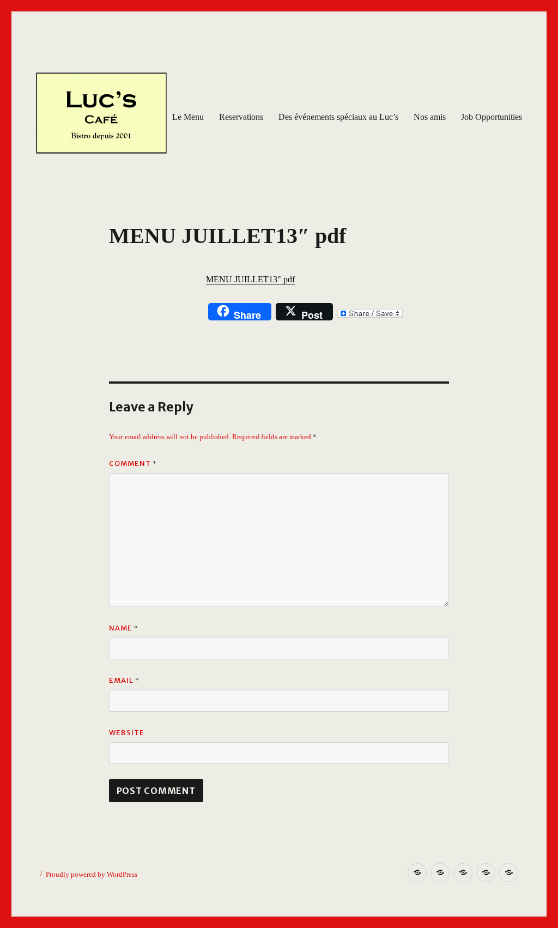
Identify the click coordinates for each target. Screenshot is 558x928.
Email (124, 680)
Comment (133, 463)
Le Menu (188, 117)
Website (126, 732)
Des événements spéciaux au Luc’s (338, 117)
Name (123, 628)
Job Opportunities (491, 117)
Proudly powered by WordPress (91, 874)
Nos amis (430, 117)
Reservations (241, 117)
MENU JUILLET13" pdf (250, 279)
